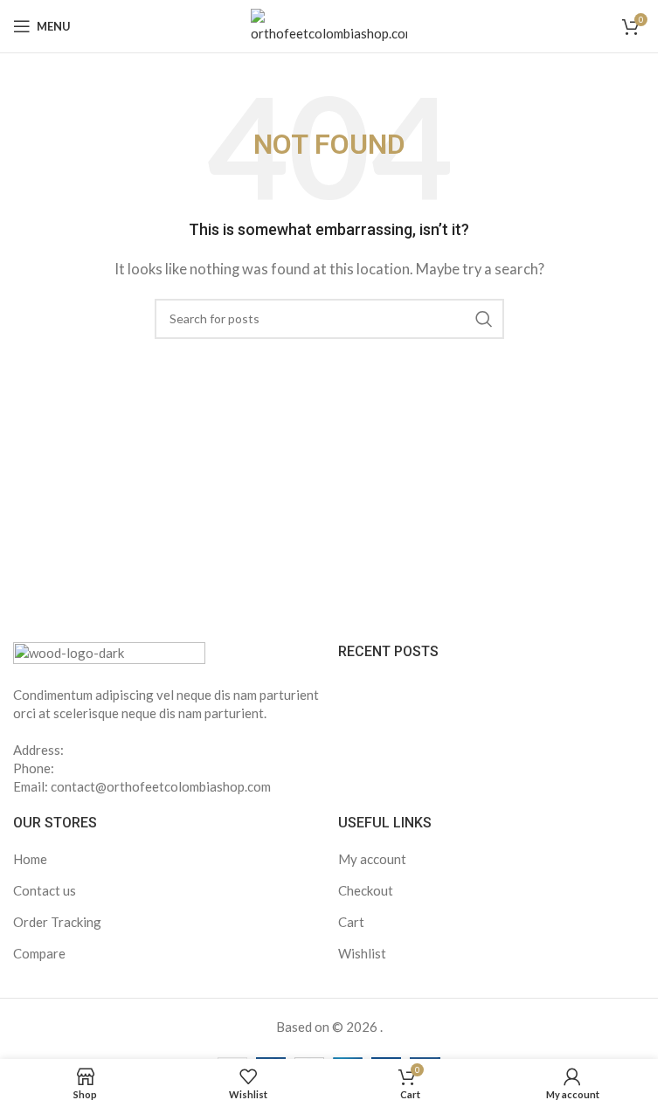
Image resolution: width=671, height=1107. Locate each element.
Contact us (44, 890)
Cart (351, 922)
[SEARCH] (484, 319)
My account (372, 859)
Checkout (365, 890)
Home (30, 859)
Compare (39, 953)
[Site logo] (329, 24)
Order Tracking (57, 922)
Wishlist (362, 953)
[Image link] (109, 653)
